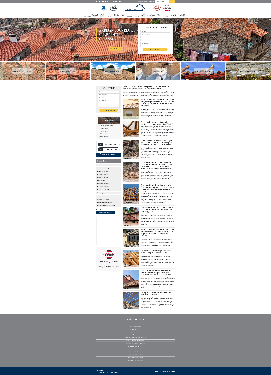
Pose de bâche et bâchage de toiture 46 (95, 15)
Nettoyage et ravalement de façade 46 (183, 15)
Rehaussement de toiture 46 (165, 16)
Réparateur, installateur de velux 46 (174, 15)
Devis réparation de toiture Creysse (135, 334)
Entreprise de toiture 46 (110, 16)
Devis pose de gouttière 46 (129, 16)
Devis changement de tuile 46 (144, 15)
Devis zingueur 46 (122, 15)
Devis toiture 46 (158, 15)
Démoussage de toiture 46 (136, 16)
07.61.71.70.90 (117, 1)
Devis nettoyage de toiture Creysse (135, 351)
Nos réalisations (115, 49)
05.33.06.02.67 (103, 1)
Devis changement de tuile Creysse (135, 354)
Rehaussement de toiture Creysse (135, 346)
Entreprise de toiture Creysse (135, 332)
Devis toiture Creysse (135, 349)
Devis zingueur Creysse (135, 326)
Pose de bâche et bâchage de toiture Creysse (135, 337)
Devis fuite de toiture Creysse (135, 329)
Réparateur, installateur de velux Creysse (135, 343)
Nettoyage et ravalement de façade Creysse (135, 340)
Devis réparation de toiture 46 (103, 15)
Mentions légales (171, 371)
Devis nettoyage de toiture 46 (152, 15)
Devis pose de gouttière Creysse (135, 357)
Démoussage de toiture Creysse (135, 360)
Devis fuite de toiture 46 (116, 15)
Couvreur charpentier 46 (87, 16)
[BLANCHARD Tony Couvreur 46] (135, 8)
